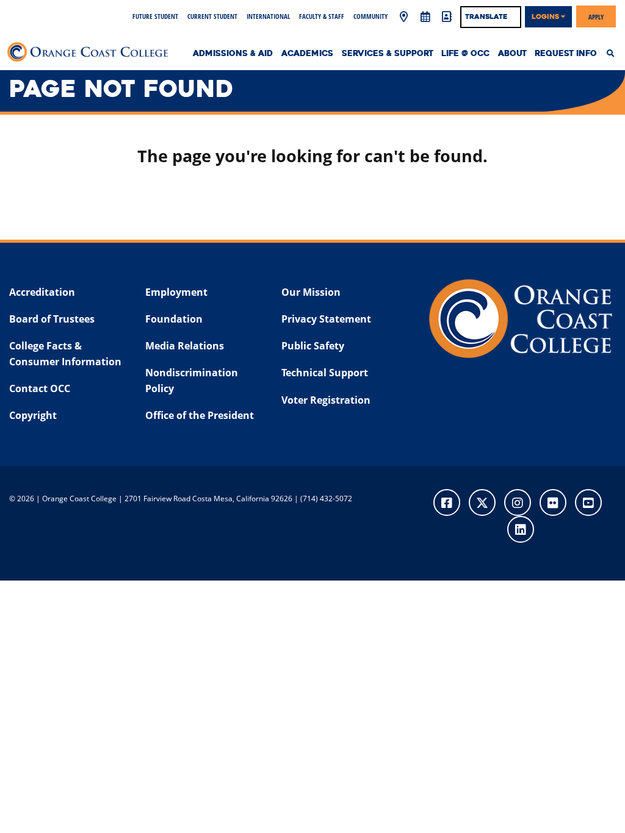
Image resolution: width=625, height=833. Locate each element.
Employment (176, 292)
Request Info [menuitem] (566, 54)
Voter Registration (325, 400)
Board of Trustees (52, 319)
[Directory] (446, 17)
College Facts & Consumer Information (65, 353)
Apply (596, 16)
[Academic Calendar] (425, 17)
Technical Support (324, 372)
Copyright (33, 415)
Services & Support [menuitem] (387, 54)
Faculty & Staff (321, 16)
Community (370, 16)
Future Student (155, 16)
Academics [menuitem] (307, 54)
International (268, 16)
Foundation (174, 319)
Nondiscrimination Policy (191, 380)
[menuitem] (613, 54)
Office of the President (199, 415)
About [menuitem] (512, 54)
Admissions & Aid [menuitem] (233, 54)
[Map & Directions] (404, 17)
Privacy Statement (326, 319)
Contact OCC (39, 388)
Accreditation (42, 292)
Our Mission (311, 292)
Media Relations (184, 345)
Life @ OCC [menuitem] (465, 54)
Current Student (212, 16)
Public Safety (312, 345)
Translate (486, 16)
